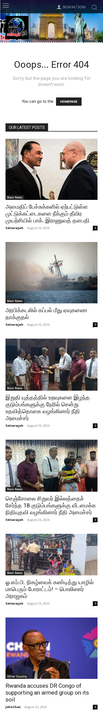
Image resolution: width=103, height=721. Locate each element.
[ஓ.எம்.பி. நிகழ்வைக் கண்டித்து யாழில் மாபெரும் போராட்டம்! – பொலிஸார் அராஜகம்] (51, 554)
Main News (15, 197)
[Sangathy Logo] (51, 27)
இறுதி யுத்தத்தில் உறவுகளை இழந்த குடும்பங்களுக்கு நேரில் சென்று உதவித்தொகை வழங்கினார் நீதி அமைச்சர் (47, 407)
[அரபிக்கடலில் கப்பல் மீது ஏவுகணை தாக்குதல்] (51, 272)
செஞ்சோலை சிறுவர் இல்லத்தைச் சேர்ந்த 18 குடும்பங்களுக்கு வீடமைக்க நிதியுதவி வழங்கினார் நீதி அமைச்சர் (50, 505)
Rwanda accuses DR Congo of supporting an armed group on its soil (47, 692)
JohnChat (13, 707)
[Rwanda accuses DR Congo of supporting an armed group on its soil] (51, 648)
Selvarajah (14, 228)
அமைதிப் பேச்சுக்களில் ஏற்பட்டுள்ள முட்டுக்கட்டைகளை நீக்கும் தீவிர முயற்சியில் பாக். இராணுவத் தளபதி (47, 213)
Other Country (17, 676)
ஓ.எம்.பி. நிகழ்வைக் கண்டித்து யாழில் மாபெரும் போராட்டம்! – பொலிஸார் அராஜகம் (49, 589)
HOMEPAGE (68, 102)
